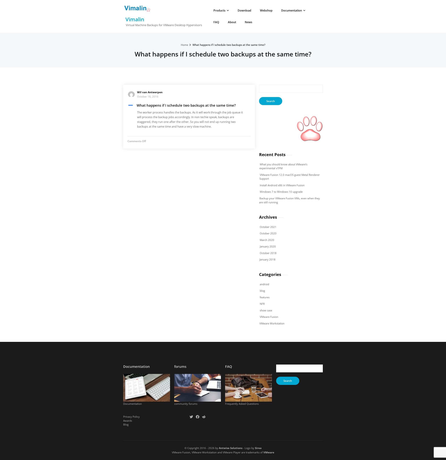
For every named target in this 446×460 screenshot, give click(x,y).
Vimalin (134, 19)
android (264, 284)
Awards (127, 420)
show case (266, 310)
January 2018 (267, 259)
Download (244, 10)
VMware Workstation (271, 323)
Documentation (291, 10)
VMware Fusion (269, 317)
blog (262, 290)
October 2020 (268, 233)
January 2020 (268, 246)
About (232, 22)
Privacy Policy (131, 416)
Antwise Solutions (230, 448)
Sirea (258, 448)
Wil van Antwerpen (150, 92)
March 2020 (267, 240)
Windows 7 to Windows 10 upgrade (281, 191)
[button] (189, 105)
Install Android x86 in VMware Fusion (282, 185)
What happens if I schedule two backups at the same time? (229, 45)
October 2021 (268, 227)
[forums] (197, 387)
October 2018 (268, 253)
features (265, 297)
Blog (126, 424)
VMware (268, 452)
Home (184, 45)
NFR (262, 303)
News (248, 22)
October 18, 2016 (147, 96)
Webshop (266, 10)
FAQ (216, 22)
